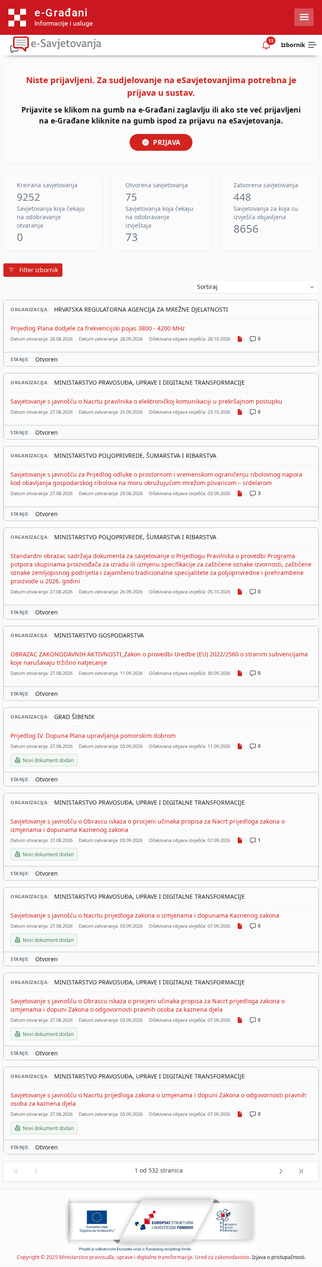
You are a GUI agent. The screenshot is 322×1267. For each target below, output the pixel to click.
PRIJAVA (167, 142)
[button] (15, 1171)
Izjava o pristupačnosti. (279, 1257)
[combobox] (256, 287)
